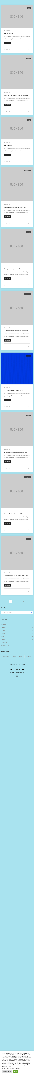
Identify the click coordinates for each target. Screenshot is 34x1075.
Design (28, 58)
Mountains (28, 656)
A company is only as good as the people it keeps (16, 575)
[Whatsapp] (20, 669)
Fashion (3, 633)
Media (29, 8)
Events (14, 656)
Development (6, 656)
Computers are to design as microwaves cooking (16, 95)
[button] (7, 43)
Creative (3, 627)
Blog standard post (8, 33)
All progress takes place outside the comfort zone (16, 330)
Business (28, 355)
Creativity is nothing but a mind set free (13, 390)
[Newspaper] (23, 669)
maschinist (8, 49)
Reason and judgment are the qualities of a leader (16, 514)
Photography (27, 170)
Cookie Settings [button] (7, 1071)
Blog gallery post (8, 145)
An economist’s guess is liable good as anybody (16, 452)
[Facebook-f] (14, 669)
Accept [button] (15, 1071)
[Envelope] (11, 669)
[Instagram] (17, 669)
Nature (3, 639)
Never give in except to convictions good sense (15, 269)
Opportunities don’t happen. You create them (15, 207)
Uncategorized (5, 645)
